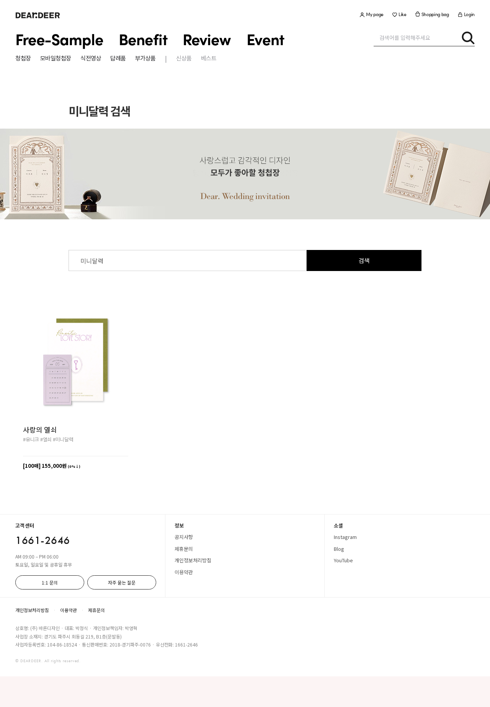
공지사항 (184, 536)
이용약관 (184, 572)
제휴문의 (184, 548)
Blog (339, 548)
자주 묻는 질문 (122, 582)
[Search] (468, 37)
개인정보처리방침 (193, 560)
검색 (364, 260)
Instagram (345, 536)
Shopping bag (435, 14)
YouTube (343, 560)
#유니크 (31, 439)
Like (403, 14)
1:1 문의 (50, 582)
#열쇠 (46, 439)
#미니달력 (63, 439)
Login (469, 14)
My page (375, 14)
